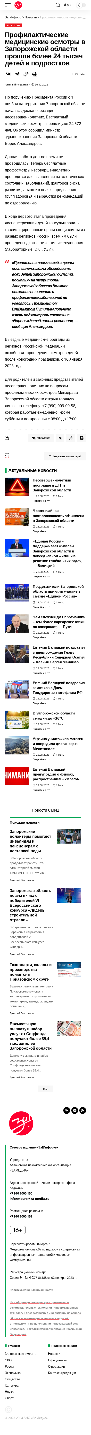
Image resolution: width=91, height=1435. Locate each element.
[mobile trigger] (9, 5)
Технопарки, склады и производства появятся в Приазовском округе (31, 972)
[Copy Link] (25, 74)
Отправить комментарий (67, 456)
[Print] (34, 74)
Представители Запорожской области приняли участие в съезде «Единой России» (58, 591)
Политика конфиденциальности (31, 1290)
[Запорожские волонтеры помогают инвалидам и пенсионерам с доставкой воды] (69, 836)
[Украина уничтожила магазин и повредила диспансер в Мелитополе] (17, 745)
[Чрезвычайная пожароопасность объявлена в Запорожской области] (17, 517)
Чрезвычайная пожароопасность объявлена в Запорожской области (58, 515)
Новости (13, 25)
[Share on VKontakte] (8, 74)
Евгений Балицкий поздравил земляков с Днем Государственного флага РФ (59, 687)
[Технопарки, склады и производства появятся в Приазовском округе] (69, 969)
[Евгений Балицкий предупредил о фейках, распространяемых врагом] (17, 776)
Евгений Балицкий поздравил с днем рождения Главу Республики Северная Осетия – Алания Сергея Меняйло (59, 654)
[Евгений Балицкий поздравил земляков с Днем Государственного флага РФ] (17, 689)
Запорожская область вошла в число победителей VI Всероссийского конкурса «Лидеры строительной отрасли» (30, 905)
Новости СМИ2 (45, 810)
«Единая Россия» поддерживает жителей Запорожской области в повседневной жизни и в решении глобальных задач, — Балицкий (57, 553)
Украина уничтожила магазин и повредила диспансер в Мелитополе (58, 743)
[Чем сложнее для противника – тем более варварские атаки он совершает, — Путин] (17, 623)
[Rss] (82, 1110)
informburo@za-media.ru (29, 1198)
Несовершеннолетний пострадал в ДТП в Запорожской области (52, 485)
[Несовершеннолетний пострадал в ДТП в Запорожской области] (17, 487)
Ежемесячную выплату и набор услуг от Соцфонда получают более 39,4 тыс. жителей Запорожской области (31, 1036)
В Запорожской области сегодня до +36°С (53, 715)
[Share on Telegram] (17, 74)
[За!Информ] (18, 5)
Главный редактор (16, 84)
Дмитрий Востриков (22, 880)
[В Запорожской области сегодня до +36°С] (17, 720)
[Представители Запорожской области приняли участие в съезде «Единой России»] (17, 593)
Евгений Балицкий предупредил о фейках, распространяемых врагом (56, 774)
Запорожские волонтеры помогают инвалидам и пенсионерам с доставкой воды (30, 841)
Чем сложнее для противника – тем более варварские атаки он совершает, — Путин (59, 621)
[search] (58, 5)
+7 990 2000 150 (21, 1193)
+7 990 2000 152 (21, 1216)
